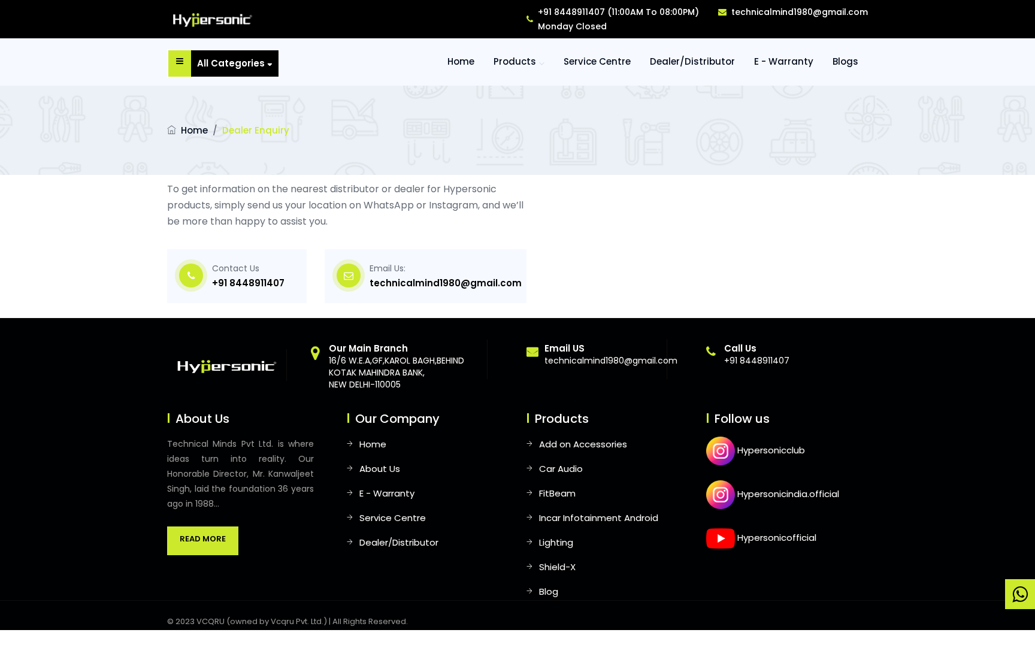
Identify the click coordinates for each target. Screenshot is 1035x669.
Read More (203, 538)
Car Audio (561, 468)
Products (515, 61)
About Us (379, 468)
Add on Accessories (583, 444)
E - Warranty (783, 61)
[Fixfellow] (210, 19)
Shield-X (557, 567)
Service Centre (597, 61)
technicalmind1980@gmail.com (799, 12)
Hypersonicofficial (775, 537)
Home (194, 130)
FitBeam (557, 493)
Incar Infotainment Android (598, 517)
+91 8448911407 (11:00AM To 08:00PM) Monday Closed (618, 19)
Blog (548, 591)
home (460, 61)
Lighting (556, 542)
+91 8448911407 (248, 283)
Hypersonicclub (770, 450)
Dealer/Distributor (692, 61)
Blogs (845, 61)
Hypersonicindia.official (787, 494)
